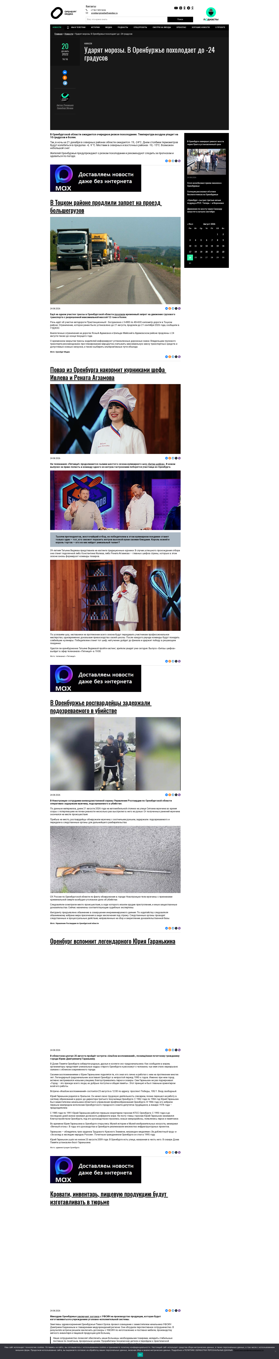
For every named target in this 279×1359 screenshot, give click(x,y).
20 (206, 252)
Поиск (180, 19)
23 (223, 252)
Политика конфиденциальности (249, 1350)
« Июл (190, 224)
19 (201, 252)
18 (196, 252)
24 (190, 257)
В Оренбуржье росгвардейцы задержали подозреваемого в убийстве (101, 706)
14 (212, 246)
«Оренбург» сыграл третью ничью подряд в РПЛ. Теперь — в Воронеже (205, 201)
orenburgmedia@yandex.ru (104, 13)
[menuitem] (57, 27)
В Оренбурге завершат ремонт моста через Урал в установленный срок (205, 142)
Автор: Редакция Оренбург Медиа (65, 106)
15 (218, 246)
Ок (140, 1354)
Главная (58, 34)
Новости (69, 34)
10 (190, 246)
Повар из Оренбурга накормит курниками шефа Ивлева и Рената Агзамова (108, 373)
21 (212, 252)
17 (190, 252)
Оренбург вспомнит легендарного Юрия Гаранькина (112, 940)
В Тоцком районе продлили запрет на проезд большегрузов (106, 206)
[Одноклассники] (64, 78)
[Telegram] (65, 83)
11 (196, 246)
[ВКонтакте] (64, 72)
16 (223, 246)
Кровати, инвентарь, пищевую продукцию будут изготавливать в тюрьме (109, 1197)
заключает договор (88, 1316)
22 (218, 252)
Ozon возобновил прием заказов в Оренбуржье (204, 184)
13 (206, 246)
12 (201, 246)
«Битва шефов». (156, 464)
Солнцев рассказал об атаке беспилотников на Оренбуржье (202, 193)
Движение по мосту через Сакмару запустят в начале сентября (204, 210)
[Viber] (179, 161)
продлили (119, 314)
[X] (176, 161)
